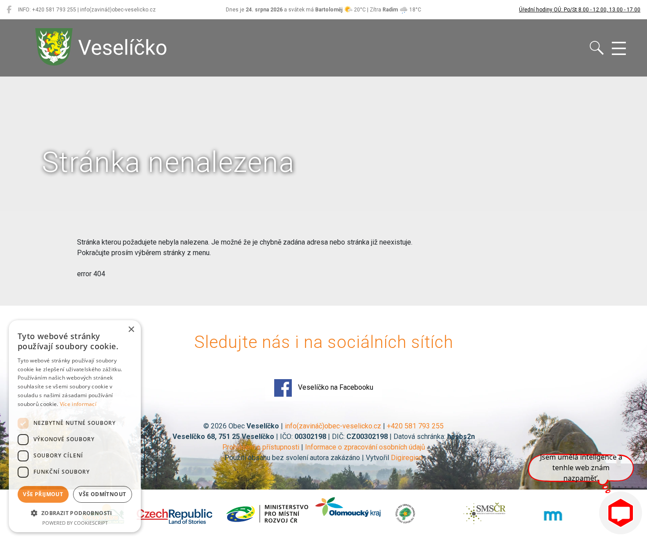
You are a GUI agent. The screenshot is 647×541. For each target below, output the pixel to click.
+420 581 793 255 (415, 426)
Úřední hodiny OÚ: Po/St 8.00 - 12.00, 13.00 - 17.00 (579, 10)
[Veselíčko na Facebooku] (9, 9)
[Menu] (619, 49)
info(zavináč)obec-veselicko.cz (333, 426)
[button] (75, 512)
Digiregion (407, 457)
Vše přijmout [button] (43, 494)
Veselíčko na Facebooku (334, 387)
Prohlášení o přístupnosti (260, 447)
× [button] (131, 329)
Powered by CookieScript (75, 522)
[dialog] (75, 426)
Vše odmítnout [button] (102, 494)
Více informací (78, 404)
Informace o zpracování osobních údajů (365, 447)
